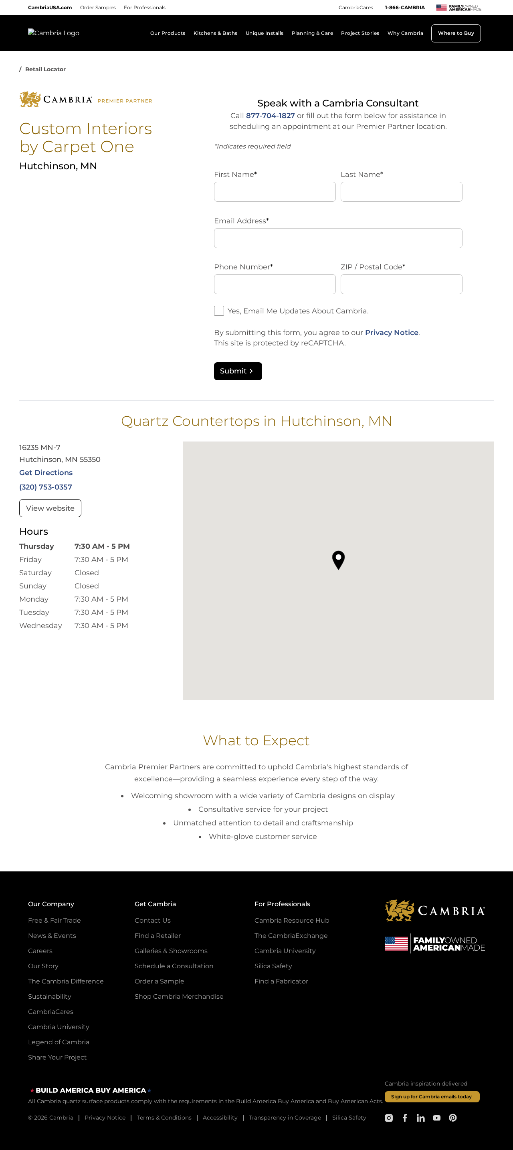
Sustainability (49, 996)
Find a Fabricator (281, 981)
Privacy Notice (391, 332)
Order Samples (98, 7)
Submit (233, 371)
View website (50, 508)
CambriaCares (356, 7)
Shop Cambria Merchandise (179, 996)
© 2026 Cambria (50, 1117)
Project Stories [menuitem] (360, 33)
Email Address (241, 221)
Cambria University (58, 1027)
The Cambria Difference (66, 981)
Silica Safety (273, 966)
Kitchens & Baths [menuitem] (216, 33)
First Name (235, 174)
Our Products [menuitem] (168, 33)
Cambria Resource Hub (291, 920)
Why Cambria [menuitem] (405, 33)
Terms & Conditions (164, 1117)
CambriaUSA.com (50, 7)
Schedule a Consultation (174, 966)
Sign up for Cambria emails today (431, 1097)
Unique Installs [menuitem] (265, 33)
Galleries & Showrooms (171, 951)
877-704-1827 (270, 115)
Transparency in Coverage (285, 1117)
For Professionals (145, 7)
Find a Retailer (158, 935)
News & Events (52, 935)
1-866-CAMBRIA (405, 7)
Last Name (362, 174)
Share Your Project (57, 1057)
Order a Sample (159, 981)
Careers (40, 951)
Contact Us (153, 920)
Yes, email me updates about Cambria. (298, 311)
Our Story (43, 966)
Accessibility (220, 1117)
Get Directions (46, 472)
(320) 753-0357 (45, 487)
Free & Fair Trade (54, 920)
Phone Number (243, 267)
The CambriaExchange (291, 935)
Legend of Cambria (58, 1042)
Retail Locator (45, 69)
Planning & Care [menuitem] (312, 33)
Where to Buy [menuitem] (456, 33)
